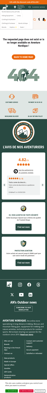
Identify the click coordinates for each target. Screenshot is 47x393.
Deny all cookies (27, 390)
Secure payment (32, 350)
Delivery (29, 346)
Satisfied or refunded (34, 353)
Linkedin (30, 295)
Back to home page (23, 57)
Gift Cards (8, 372)
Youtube (21, 295)
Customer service (11, 102)
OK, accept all (12, 390)
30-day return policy (35, 116)
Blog (9, 284)
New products (9, 358)
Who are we (8, 341)
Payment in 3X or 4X (35, 102)
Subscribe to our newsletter (23, 309)
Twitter (12, 295)
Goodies (7, 368)
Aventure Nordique (14, 320)
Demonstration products (10, 376)
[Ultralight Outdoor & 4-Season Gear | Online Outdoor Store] (5, 7)
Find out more (23, 227)
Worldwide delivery (12, 116)
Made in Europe (10, 361)
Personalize (40, 391)
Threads (38, 285)
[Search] (34, 19)
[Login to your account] (39, 19)
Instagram (20, 285)
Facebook (29, 285)
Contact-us (8, 353)
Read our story (26, 334)
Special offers (9, 365)
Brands (6, 344)
